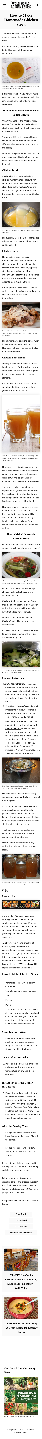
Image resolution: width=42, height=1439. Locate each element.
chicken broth (21, 1220)
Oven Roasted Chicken (19, 275)
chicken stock (21, 1227)
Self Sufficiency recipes (21, 1233)
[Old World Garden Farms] (21, 5)
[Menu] (4, 5)
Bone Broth (21, 1214)
